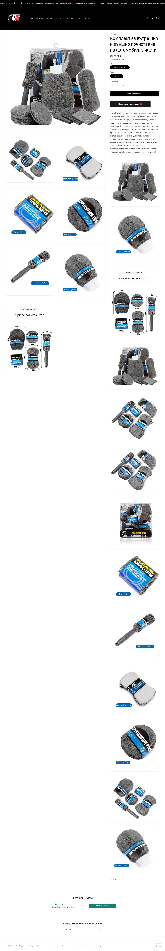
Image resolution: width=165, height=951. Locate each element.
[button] (147, 18)
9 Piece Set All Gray (119, 67)
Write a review (102, 906)
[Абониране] (100, 929)
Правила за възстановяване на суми (48, 946)
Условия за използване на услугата (92, 946)
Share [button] (115, 879)
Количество (114, 81)
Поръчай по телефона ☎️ (130, 104)
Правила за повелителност (70, 946)
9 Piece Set (116, 76)
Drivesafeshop (14, 946)
